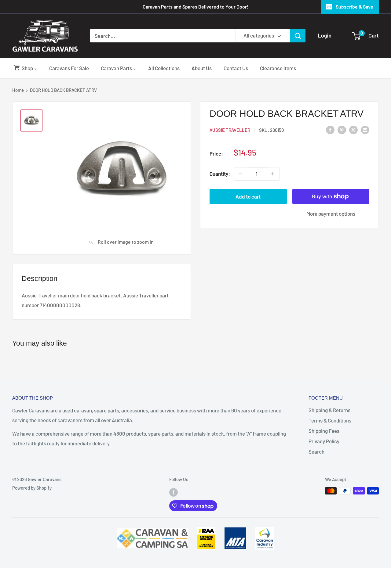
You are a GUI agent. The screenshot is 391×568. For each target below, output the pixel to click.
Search (316, 451)
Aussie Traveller (230, 130)
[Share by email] (365, 129)
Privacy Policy (324, 441)
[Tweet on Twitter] (353, 129)
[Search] (297, 35)
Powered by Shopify (32, 488)
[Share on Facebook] (330, 129)
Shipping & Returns (329, 410)
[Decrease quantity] (240, 173)
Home (18, 90)
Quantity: (220, 174)
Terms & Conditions (330, 420)
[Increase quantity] (272, 173)
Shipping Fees (324, 431)
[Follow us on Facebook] (173, 491)
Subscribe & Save (354, 6)
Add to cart (248, 196)
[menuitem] (25, 68)
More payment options (330, 213)
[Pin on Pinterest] (342, 129)
